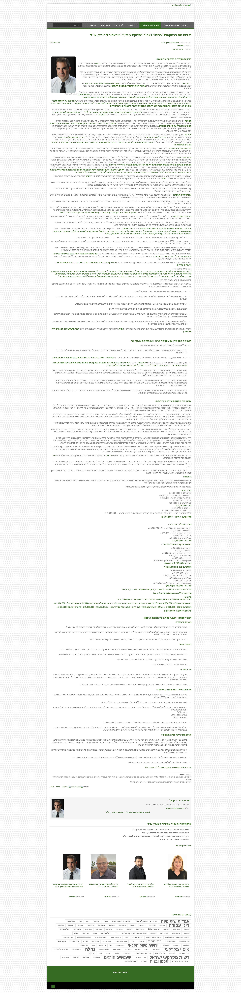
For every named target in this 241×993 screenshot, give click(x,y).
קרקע (92, 953)
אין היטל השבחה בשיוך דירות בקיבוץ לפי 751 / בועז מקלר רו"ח (103, 885)
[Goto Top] (53, 986)
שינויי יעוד (85, 957)
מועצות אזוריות (120, 945)
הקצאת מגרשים (137, 937)
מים (111, 945)
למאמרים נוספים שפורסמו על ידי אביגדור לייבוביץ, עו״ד (128, 812)
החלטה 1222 (112, 925)
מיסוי (93, 945)
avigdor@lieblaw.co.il (175, 808)
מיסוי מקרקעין (177, 49)
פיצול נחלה (160, 953)
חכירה (85, 941)
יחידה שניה (176, 945)
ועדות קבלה (141, 941)
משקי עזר (137, 949)
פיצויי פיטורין (172, 953)
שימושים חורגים (117, 957)
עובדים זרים (184, 953)
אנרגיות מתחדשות (121, 921)
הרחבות (126, 937)
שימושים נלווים (97, 957)
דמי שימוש (142, 925)
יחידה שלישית (186, 945)
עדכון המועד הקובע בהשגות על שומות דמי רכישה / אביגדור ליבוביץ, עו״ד (160, 830)
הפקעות (76, 933)
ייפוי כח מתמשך (165, 945)
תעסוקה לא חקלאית (131, 961)
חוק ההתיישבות (95, 941)
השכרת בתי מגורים (68, 937)
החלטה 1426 (70, 925)
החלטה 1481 (119, 929)
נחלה (90, 949)
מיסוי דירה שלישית (84, 945)
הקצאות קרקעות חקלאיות (153, 937)
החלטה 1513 (88, 929)
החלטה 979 (122, 925)
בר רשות (88, 921)
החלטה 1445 (61, 925)
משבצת (146, 949)
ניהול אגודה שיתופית (76, 949)
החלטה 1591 (164, 933)
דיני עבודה (179, 925)
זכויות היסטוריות (107, 941)
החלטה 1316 (91, 925)
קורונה (116, 953)
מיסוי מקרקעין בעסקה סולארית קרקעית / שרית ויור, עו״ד (176, 885)
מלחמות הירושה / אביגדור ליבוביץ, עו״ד (173, 839)
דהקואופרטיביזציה (71, 921)
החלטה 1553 (176, 933)
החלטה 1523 (65, 929)
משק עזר (128, 949)
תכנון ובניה (159, 961)
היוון (116, 933)
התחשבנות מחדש (170, 941)
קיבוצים (108, 953)
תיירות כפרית (65, 957)
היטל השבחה (106, 933)
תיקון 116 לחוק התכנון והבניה (180, 961)
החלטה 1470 (140, 929)
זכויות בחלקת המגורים (121, 941)
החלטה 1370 (80, 925)
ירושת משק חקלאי (143, 945)
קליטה (101, 953)
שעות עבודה (75, 957)
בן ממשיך (96, 921)
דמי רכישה (152, 925)
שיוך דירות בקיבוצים (140, 957)
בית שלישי (105, 921)
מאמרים (180, 46)
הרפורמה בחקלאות (116, 937)
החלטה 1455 (186, 929)
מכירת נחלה (156, 949)
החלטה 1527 (186, 933)
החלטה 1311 (101, 925)
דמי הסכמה (162, 925)
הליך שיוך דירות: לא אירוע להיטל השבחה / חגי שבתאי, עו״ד (141, 885)
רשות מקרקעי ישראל (169, 957)
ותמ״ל (132, 941)
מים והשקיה (102, 945)
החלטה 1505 (99, 929)
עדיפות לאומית (61, 949)
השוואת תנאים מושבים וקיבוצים (84, 937)
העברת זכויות (86, 933)
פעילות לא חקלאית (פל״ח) (143, 953)
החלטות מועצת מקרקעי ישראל (134, 933)
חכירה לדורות (74, 941)
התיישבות (154, 941)
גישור (80, 921)
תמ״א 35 (143, 961)
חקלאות (62, 941)
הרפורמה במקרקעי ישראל (101, 937)
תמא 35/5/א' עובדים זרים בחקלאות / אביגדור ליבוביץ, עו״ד (165, 833)
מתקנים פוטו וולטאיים (104, 949)
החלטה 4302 (153, 933)
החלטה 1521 (77, 929)
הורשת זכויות (132, 925)
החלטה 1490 (109, 929)
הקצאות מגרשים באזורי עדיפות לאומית (177, 937)
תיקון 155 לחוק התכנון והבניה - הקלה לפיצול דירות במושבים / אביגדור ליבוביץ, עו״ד (156, 836)
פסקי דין (143, 897)
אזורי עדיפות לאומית (146, 921)
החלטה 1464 (166, 929)
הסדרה (95, 933)
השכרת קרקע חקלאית (184, 941)
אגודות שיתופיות (175, 921)
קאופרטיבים (127, 953)
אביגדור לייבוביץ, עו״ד (170, 43)
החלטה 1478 (129, 929)
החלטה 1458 (176, 929)
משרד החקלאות (117, 949)
